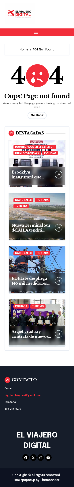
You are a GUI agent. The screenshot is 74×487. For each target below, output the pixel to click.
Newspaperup (24, 480)
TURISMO (21, 206)
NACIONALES (23, 200)
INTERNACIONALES (27, 153)
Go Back (37, 115)
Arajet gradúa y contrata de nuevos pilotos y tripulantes (31, 336)
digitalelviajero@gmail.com (23, 395)
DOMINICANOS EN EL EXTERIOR (34, 147)
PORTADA (50, 153)
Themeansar (49, 480)
